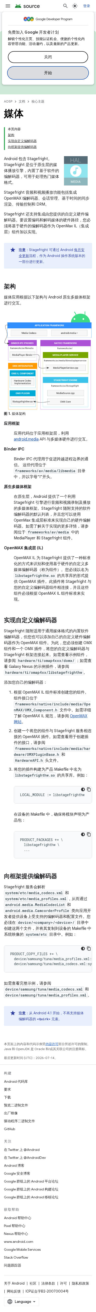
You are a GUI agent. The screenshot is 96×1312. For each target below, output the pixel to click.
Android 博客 (14, 1165)
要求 (7, 1089)
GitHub (9, 1129)
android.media (26, 439)
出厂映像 (11, 1113)
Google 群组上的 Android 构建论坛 (31, 1189)
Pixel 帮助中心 (14, 1226)
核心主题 (38, 101)
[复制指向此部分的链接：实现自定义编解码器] (62, 621)
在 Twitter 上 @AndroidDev (25, 1157)
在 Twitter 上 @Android (22, 1149)
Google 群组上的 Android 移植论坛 (31, 1197)
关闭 (48, 57)
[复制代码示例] (89, 789)
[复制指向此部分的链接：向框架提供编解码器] (62, 877)
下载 (7, 1097)
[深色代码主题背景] (83, 789)
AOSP (8, 101)
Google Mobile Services (22, 1249)
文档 (22, 101)
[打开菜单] (8, 6)
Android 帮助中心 (17, 1218)
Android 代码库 (16, 1081)
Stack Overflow (16, 1257)
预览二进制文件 (16, 1105)
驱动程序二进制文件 (19, 1121)
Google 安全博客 (17, 1173)
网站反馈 (14, 1291)
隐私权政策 (80, 1283)
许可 (63, 1283)
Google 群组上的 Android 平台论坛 (31, 1181)
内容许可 (52, 1044)
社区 (33, 1283)
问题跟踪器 (12, 1265)
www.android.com (18, 1241)
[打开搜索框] (65, 6)
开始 (48, 72)
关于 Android (14, 1283)
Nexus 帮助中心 (16, 1233)
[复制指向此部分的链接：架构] (21, 287)
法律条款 (48, 1283)
